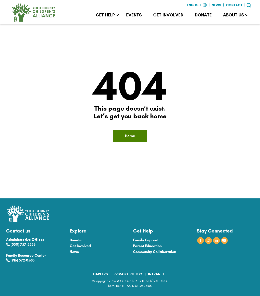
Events (134, 15)
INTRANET (156, 274)
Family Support (145, 240)
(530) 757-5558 (23, 244)
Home (130, 135)
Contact (234, 5)
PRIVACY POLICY (128, 274)
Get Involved (168, 15)
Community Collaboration (154, 252)
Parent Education (147, 246)
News (216, 5)
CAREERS (100, 274)
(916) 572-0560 (22, 260)
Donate (203, 15)
